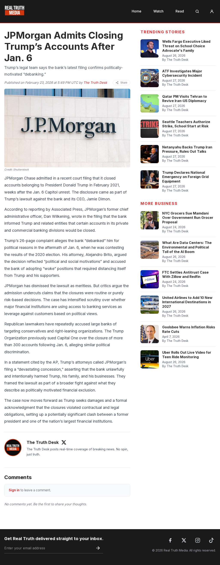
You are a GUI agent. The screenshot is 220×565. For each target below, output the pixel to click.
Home (136, 11)
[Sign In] (212, 11)
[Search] (197, 11)
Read (180, 11)
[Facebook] (170, 540)
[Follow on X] (63, 442)
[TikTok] (211, 540)
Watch (158, 11)
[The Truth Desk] (12, 447)
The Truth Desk (95, 83)
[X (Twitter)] (184, 540)
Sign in (14, 490)
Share (123, 82)
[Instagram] (197, 540)
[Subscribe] (98, 548)
